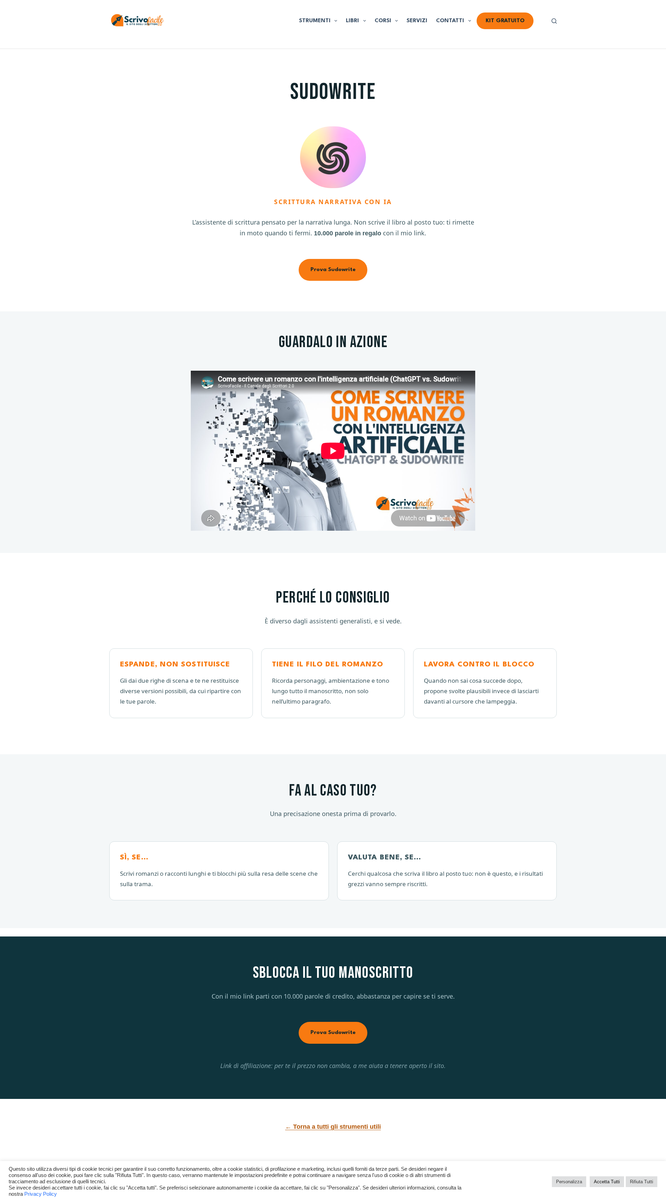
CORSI (383, 21)
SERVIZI (417, 21)
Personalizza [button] (569, 1181)
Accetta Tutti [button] (607, 1181)
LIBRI (352, 21)
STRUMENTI (315, 21)
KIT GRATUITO (505, 21)
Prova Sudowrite (333, 269)
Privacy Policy (40, 1194)
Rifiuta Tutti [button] (641, 1181)
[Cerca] (554, 21)
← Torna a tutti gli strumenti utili (333, 1126)
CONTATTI (450, 21)
